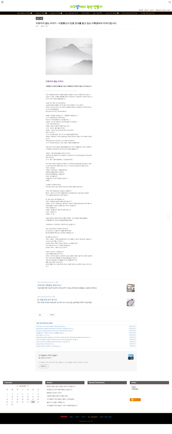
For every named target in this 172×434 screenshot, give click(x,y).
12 (22, 397)
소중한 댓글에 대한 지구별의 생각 (57, 396)
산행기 (71, 417)
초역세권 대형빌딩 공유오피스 (49, 285)
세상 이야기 (111, 13)
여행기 (77, 417)
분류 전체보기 (23, 13)
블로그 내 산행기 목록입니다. (56, 402)
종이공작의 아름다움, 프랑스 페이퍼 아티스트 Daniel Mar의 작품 (53, 330)
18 (17, 399)
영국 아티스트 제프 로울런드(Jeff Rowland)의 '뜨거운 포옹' (52, 341)
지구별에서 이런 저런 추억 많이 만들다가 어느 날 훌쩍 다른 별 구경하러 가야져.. (63, 362)
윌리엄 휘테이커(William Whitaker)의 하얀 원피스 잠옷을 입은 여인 (54, 328)
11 (17, 397)
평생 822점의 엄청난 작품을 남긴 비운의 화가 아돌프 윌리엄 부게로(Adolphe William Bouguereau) (62, 337)
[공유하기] (43, 314)
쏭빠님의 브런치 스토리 (163, 10)
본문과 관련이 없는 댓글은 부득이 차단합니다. (61, 386)
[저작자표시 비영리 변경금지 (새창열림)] (58, 315)
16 (7, 399)
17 (12, 399)
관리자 (146, 10)
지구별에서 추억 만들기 (48, 355)
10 (12, 397)
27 (28, 402)
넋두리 (85, 13)
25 (17, 402)
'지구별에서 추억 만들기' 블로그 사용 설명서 (60, 399)
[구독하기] (168, 218)
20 (28, 399)
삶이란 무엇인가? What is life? (44, 344)
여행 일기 (40, 13)
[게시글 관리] (45, 314)
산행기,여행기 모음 (105, 417)
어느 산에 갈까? (71, 13)
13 (27, 397)
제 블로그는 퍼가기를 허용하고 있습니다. (59, 389)
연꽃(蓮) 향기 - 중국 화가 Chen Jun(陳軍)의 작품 (49, 333)
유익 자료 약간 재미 (129, 13)
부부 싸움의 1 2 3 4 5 (42, 335)
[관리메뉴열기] (168, 215)
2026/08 (22, 386)
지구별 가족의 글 (148, 13)
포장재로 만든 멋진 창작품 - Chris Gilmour (47, 346)
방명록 (141, 10)
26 (22, 402)
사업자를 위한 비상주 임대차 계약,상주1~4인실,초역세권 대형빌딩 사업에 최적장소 (67, 288)
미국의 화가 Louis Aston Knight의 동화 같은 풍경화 (50, 326)
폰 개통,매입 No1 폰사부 (47, 300)
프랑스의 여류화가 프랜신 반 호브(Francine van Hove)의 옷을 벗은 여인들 (56, 339)
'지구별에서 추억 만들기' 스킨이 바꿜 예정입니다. (62, 405)
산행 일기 (55, 13)
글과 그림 (97, 13)
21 (33, 399)
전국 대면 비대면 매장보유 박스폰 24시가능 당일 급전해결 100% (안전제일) (64, 302)
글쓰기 (152, 10)
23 (7, 402)
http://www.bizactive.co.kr (46, 282)
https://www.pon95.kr (44, 296)
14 (33, 397)
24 (12, 402)
